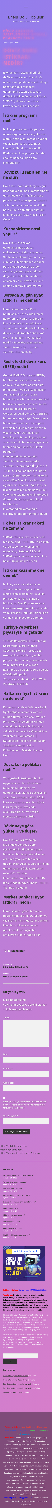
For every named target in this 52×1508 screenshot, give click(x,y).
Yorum (6, 1017)
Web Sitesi (8, 1083)
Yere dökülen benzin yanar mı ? (15, 1182)
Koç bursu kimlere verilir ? (13, 1189)
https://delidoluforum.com (13, 1146)
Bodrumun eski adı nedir (12, 1392)
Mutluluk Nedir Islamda (15, 976)
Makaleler (18, 950)
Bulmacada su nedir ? (11, 1222)
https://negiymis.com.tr (12, 1149)
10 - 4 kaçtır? (10, 1116)
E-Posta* (7, 1068)
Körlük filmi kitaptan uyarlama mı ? (16, 1235)
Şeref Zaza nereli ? (10, 1208)
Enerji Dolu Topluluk (26, 17)
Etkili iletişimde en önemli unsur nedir (17, 1384)
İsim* (5, 1054)
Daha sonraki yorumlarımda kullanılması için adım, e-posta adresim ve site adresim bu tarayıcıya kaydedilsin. (24, 1105)
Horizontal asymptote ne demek (15, 1376)
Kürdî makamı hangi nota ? (13, 1228)
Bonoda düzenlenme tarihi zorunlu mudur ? (19, 1202)
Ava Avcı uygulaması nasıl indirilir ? (16, 1195)
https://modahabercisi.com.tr (15, 1153)
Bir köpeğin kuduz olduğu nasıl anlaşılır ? (19, 1175)
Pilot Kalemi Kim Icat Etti (16, 967)
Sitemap (35, 1153)
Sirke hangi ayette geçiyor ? (14, 1215)
